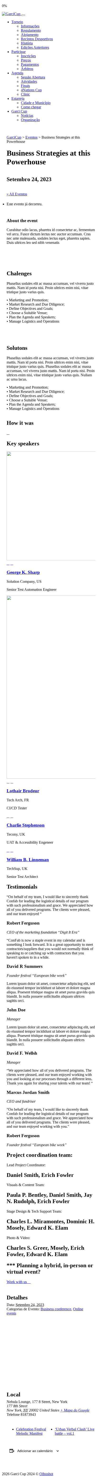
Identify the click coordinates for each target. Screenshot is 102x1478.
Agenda (17, 73)
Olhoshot (46, 1474)
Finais (25, 86)
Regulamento (31, 30)
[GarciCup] (11, 14)
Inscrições (28, 56)
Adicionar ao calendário (35, 1451)
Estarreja (17, 98)
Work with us (17, 1282)
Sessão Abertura (33, 77)
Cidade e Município (36, 103)
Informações (30, 26)
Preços (26, 60)
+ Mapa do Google (74, 1410)
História (27, 43)
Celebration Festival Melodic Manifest (31, 1431)
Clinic (25, 94)
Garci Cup (19, 111)
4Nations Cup (31, 90)
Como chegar (31, 107)
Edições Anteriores (35, 47)
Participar (18, 52)
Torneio (17, 22)
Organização (30, 120)
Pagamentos (30, 64)
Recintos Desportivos (37, 39)
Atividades (29, 81)
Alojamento (29, 35)
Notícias (27, 116)
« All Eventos (17, 194)
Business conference (56, 1309)
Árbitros (27, 69)
